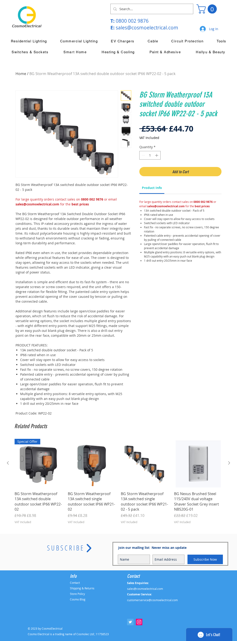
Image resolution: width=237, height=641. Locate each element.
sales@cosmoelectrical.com (147, 27)
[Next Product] (229, 463)
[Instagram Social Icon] (139, 622)
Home (21, 73)
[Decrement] (143, 155)
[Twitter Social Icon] (130, 622)
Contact (75, 582)
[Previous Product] (8, 463)
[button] (207, 9)
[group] (118, 481)
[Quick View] (92, 463)
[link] (152, 187)
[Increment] (157, 155)
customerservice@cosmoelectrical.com (152, 600)
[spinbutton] (150, 155)
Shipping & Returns (82, 588)
